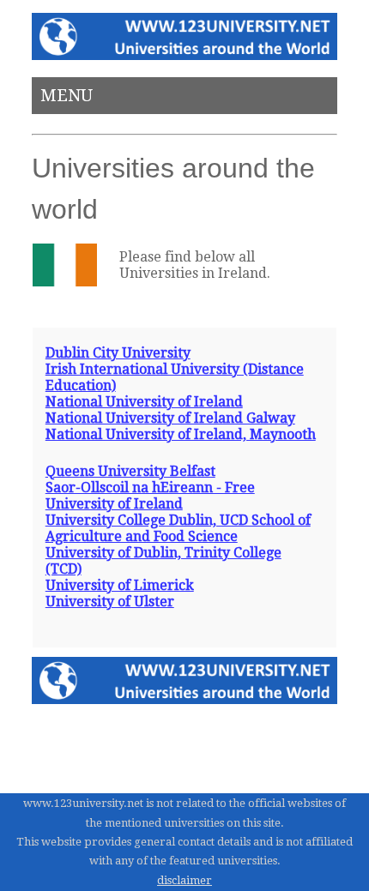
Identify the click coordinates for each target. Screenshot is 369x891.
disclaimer (184, 880)
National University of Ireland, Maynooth (180, 434)
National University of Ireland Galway (170, 418)
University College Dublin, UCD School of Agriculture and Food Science (178, 528)
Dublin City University (118, 353)
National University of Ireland (144, 402)
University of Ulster (109, 601)
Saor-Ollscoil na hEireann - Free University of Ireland (150, 495)
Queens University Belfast (130, 471)
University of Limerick (119, 585)
